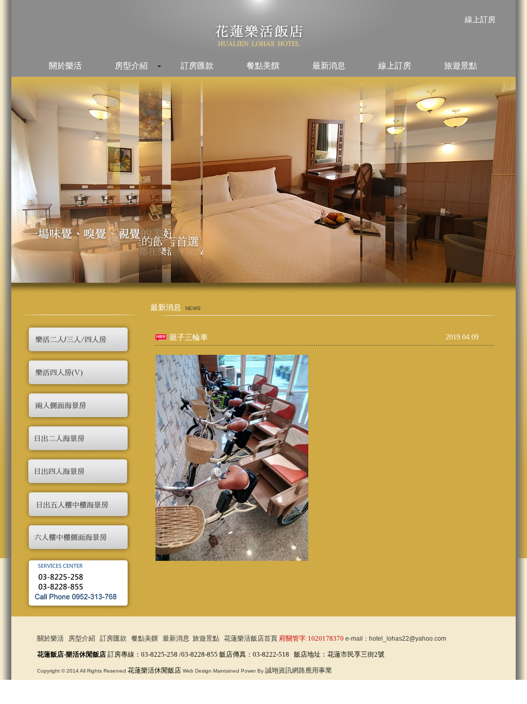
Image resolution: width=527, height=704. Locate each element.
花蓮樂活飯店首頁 (250, 638)
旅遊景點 (460, 65)
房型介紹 (131, 65)
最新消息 (328, 65)
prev (26, 186)
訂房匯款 (197, 65)
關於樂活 (65, 65)
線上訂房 (480, 19)
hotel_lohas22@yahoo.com (407, 638)
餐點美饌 (263, 65)
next (501, 186)
